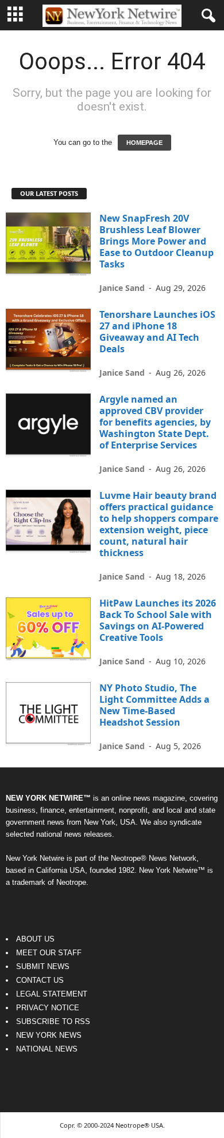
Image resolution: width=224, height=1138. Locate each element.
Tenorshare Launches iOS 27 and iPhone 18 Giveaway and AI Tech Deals (157, 331)
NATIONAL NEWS (47, 1049)
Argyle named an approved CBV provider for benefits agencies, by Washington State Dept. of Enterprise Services (155, 422)
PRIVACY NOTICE (47, 1007)
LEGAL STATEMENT (51, 994)
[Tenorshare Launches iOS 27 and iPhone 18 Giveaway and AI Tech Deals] (48, 340)
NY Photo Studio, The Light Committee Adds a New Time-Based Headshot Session (154, 705)
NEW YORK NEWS (49, 1035)
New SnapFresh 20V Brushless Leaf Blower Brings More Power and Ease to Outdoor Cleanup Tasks (156, 241)
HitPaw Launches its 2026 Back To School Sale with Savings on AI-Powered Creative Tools (157, 620)
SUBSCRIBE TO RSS (53, 1021)
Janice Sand (122, 287)
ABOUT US (35, 939)
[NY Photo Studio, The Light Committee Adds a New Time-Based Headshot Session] (48, 714)
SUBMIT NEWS (42, 966)
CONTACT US (40, 980)
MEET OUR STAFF (49, 952)
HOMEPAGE (144, 142)
